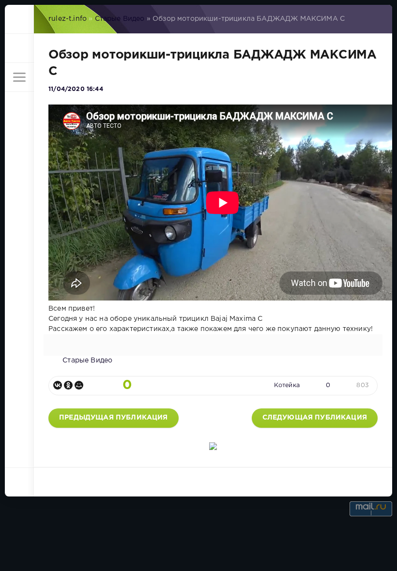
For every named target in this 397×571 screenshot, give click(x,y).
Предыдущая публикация (113, 418)
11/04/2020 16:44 (75, 89)
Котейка (287, 385)
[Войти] (19, 48)
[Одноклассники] (68, 385)
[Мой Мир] (79, 385)
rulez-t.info (67, 19)
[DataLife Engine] (19, 19)
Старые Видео (120, 19)
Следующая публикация (314, 418)
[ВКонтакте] (57, 385)
